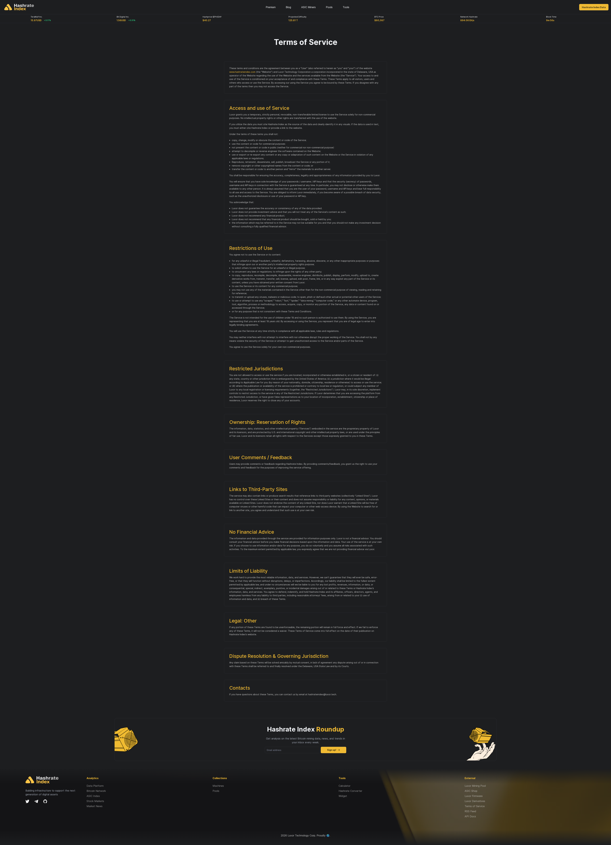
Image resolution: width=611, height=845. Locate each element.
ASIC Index (93, 796)
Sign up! (331, 750)
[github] (45, 801)
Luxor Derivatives (475, 801)
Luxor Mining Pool (475, 785)
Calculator (344, 785)
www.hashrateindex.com (242, 72)
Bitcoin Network (96, 790)
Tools (346, 7)
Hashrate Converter (350, 790)
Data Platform (95, 785)
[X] (27, 801)
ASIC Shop (471, 790)
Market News (94, 806)
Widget (343, 796)
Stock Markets (95, 801)
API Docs (470, 816)
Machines (218, 785)
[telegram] (36, 801)
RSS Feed (470, 811)
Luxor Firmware (474, 796)
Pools (216, 790)
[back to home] (19, 7)
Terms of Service (475, 806)
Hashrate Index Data (594, 7)
